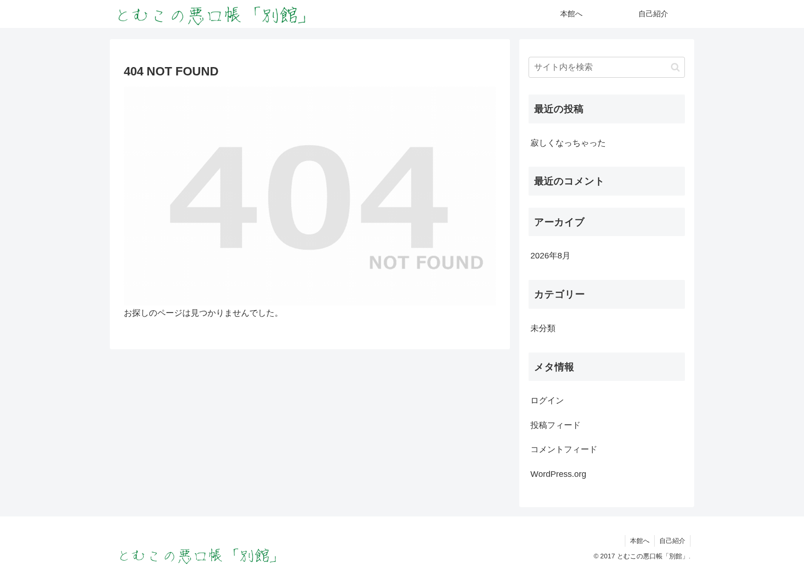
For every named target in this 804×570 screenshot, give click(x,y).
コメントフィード (563, 449)
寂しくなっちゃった (568, 143)
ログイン (547, 400)
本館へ (640, 540)
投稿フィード (555, 425)
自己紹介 (672, 540)
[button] (675, 67)
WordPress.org (558, 474)
